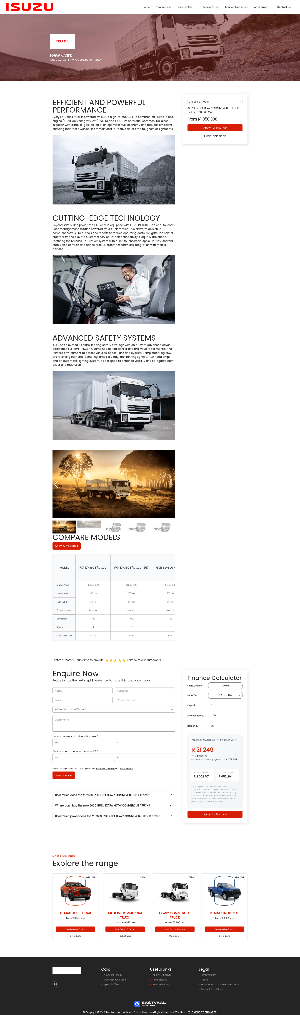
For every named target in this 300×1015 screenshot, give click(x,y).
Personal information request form (220, 984)
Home (146, 7)
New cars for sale (113, 974)
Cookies (205, 979)
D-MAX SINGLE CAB (224, 913)
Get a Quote (75, 936)
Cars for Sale (185, 7)
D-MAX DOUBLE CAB (75, 913)
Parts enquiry (160, 979)
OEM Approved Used (115, 979)
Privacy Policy (126, 768)
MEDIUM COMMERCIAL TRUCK (125, 915)
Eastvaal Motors (142, 1012)
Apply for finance (162, 974)
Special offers (111, 984)
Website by (196, 1012)
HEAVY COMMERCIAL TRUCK (175, 915)
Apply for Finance (215, 128)
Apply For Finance (215, 814)
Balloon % (193, 725)
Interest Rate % (196, 715)
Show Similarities (66, 546)
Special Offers (211, 7)
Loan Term (193, 695)
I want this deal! (215, 136)
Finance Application (236, 7)
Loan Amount (195, 685)
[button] (171, 484)
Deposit (192, 705)
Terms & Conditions (105, 768)
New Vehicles (163, 7)
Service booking (161, 984)
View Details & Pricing (75, 929)
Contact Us (284, 7)
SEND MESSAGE (63, 775)
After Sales (260, 7)
